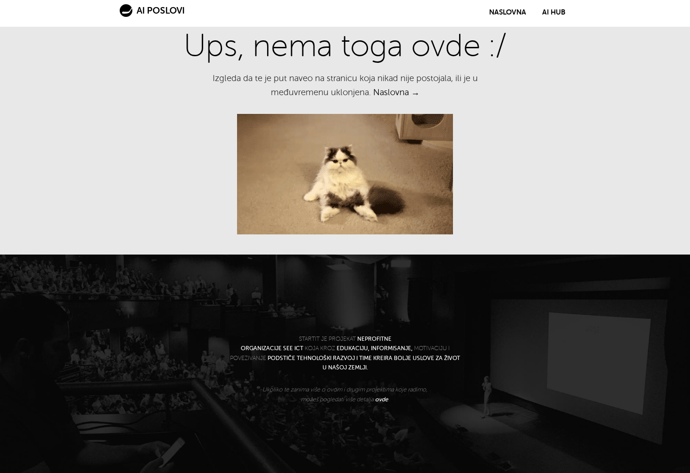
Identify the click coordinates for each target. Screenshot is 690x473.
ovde (381, 399)
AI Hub (554, 12)
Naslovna (507, 12)
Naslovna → (396, 92)
